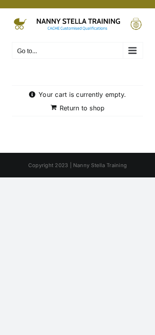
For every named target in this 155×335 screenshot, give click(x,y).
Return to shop (82, 108)
